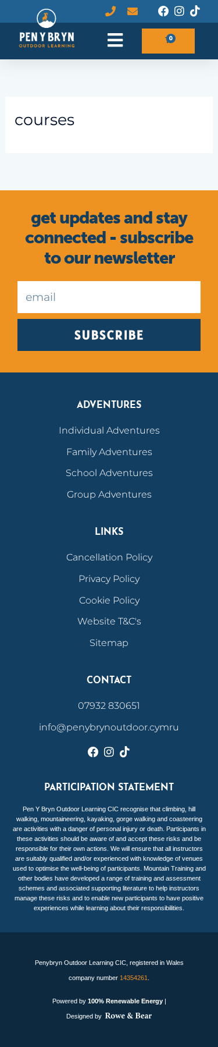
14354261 (134, 977)
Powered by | (109, 1001)
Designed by (84, 1016)
